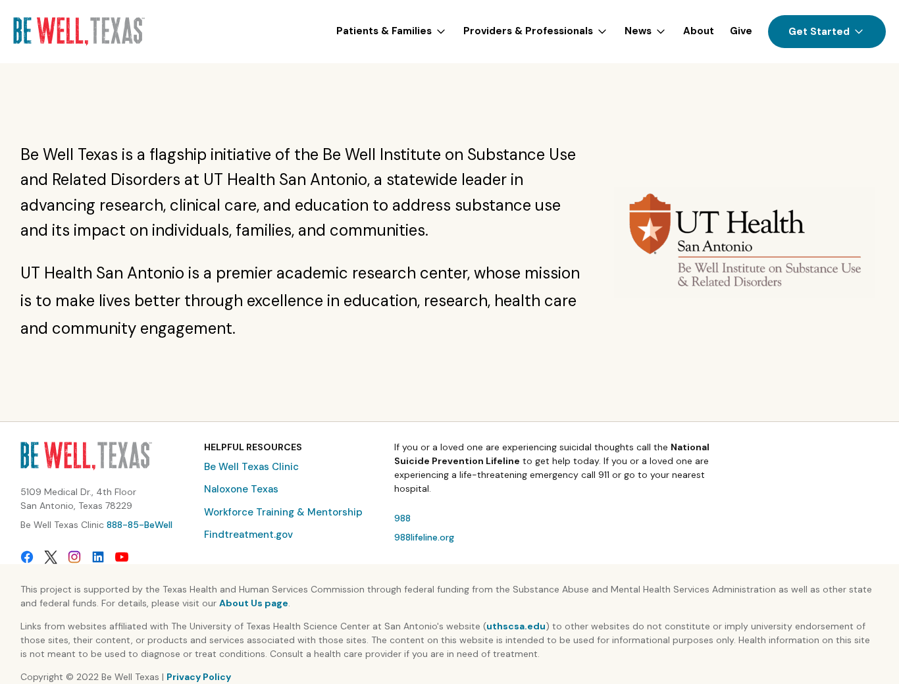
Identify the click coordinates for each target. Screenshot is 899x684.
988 (402, 518)
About (698, 31)
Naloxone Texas (241, 489)
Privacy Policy (199, 677)
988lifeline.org (424, 537)
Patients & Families (384, 31)
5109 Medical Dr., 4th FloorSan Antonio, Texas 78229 (78, 499)
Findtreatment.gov (248, 534)
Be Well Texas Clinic (251, 466)
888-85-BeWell (139, 525)
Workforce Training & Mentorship (283, 512)
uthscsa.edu (516, 626)
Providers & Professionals (528, 31)
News (638, 31)
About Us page (253, 603)
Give (741, 31)
